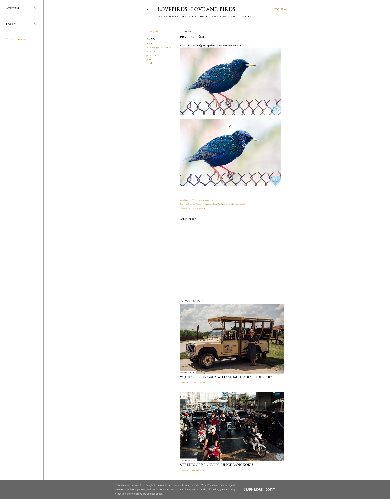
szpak (149, 63)
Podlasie (150, 51)
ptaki (149, 59)
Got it (270, 489)
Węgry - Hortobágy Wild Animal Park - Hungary (226, 376)
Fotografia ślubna (192, 16)
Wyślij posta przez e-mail (203, 200)
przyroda (151, 55)
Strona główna (167, 16)
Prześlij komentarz (200, 382)
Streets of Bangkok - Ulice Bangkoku (216, 464)
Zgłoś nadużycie (16, 39)
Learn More (253, 489)
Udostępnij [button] (152, 31)
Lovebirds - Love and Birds (196, 9)
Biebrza (150, 43)
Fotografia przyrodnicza (223, 16)
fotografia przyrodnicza (158, 47)
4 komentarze (198, 470)
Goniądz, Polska (198, 208)
